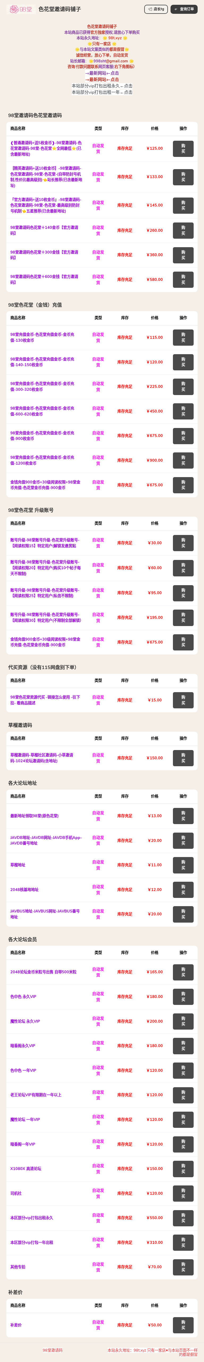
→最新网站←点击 (102, 73)
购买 (183, 148)
